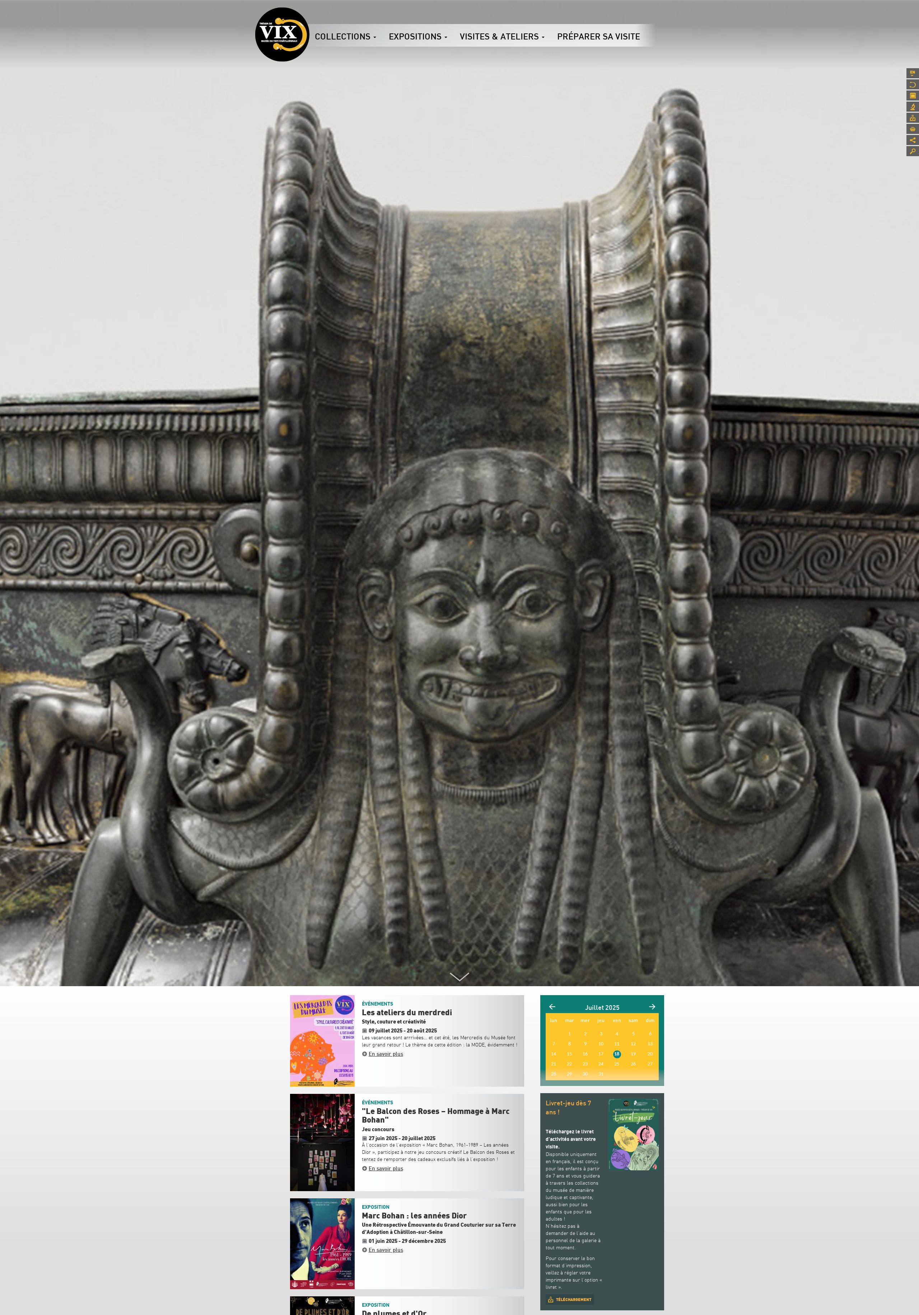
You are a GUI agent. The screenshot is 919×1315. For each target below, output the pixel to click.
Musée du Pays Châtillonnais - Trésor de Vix (309, 16)
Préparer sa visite (598, 36)
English (912, 73)
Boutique (912, 129)
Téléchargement (573, 1299)
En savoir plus (386, 1053)
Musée (912, 84)
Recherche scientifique (912, 107)
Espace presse (912, 118)
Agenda (912, 95)
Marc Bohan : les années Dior (414, 1216)
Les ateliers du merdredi (407, 1012)
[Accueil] (282, 34)
